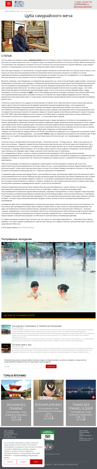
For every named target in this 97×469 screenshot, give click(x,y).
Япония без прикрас (16, 406)
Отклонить (10, 461)
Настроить (23, 461)
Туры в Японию (14, 375)
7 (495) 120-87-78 (83, 2)
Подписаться (51, 366)
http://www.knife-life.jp (26, 227)
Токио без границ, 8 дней (81, 406)
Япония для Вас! (48, 405)
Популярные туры (16, 412)
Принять (36, 461)
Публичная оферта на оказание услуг (65, 464)
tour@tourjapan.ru (81, 4)
